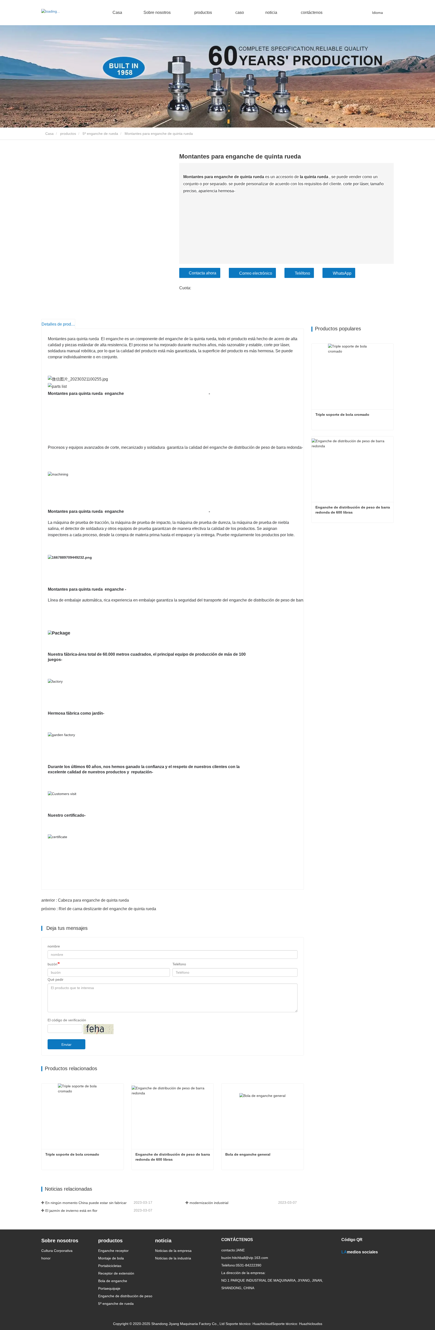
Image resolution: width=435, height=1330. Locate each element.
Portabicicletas (109, 1266)
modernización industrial (209, 1203)
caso (239, 12)
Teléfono (302, 273)
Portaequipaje (109, 1288)
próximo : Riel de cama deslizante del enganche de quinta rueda (98, 909)
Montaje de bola (111, 1258)
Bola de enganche (112, 1281)
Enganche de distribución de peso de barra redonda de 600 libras (173, 1156)
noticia (163, 1240)
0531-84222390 (248, 1265)
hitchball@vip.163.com (250, 1258)
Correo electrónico (255, 273)
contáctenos (311, 12)
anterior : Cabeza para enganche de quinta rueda (85, 900)
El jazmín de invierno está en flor (71, 1211)
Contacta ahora (202, 273)
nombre (54, 946)
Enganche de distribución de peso (125, 1296)
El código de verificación (67, 1020)
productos (68, 134)
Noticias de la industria (173, 1258)
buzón (52, 964)
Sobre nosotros (59, 1240)
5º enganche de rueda (100, 134)
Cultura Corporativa (56, 1251)
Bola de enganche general (247, 1154)
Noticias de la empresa (173, 1251)
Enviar (66, 1044)
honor (46, 1258)
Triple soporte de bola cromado (72, 1154)
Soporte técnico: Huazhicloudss (297, 1324)
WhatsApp (342, 273)
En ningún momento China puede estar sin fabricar (86, 1203)
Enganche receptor (113, 1251)
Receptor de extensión (116, 1273)
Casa (117, 12)
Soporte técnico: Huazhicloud (249, 1324)
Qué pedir (55, 979)
